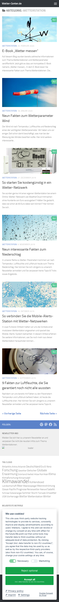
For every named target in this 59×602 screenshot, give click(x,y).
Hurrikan (43, 474)
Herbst (30, 474)
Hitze (36, 474)
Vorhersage (13, 496)
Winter (47, 496)
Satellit (51, 489)
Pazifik (12, 489)
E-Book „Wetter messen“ (20, 51)
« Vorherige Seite (11, 413)
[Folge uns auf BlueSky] (41, 424)
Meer (20, 485)
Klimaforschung (10, 477)
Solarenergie (16, 493)
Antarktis (6, 466)
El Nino (47, 466)
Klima (52, 474)
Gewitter (22, 470)
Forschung (10, 470)
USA (4, 496)
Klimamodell (24, 477)
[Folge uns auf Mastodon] (46, 424)
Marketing (44, 561)
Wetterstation (9, 46)
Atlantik (22, 466)
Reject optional (29, 570)
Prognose (21, 489)
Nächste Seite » (48, 413)
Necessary (23, 561)
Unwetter (51, 492)
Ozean (5, 489)
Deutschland (33, 466)
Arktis (14, 466)
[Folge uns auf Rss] (55, 424)
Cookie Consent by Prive (46, 594)
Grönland (22, 474)
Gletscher (32, 470)
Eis (42, 466)
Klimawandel (15, 481)
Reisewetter (33, 489)
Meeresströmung (46, 485)
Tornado (42, 493)
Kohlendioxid (37, 482)
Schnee (5, 493)
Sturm (34, 493)
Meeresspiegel (30, 485)
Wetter (23, 496)
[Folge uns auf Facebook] (50, 424)
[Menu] (55, 3)
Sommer (26, 492)
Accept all (29, 580)
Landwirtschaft (9, 485)
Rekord (43, 489)
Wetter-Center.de (11, 3)
